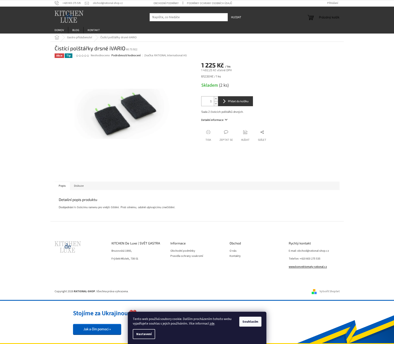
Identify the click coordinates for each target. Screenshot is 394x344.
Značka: (165, 55)
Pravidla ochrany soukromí (186, 256)
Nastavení (144, 334)
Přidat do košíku (238, 101)
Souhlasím (250, 321)
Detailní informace (212, 120)
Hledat (236, 17)
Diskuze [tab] (79, 186)
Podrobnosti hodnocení (126, 56)
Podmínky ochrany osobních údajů (209, 3)
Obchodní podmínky (166, 3)
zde (212, 323)
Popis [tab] (62, 186)
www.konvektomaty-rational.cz (308, 267)
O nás (233, 251)
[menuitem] (59, 30)
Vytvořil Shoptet (330, 291)
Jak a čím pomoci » (97, 329)
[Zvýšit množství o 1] (216, 98)
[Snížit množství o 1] (216, 103)
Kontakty (235, 256)
